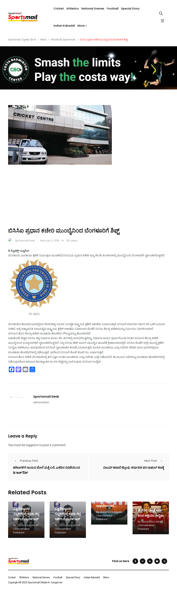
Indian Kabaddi (64, 26)
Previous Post (29, 461)
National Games (92, 9)
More (81, 26)
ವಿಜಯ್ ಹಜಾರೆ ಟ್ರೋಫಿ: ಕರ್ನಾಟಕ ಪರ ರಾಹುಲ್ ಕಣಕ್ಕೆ (133, 467)
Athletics (72, 9)
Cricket (59, 9)
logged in (32, 445)
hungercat (56, 582)
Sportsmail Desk (46, 396)
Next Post (150, 461)
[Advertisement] (88, 201)
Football (112, 9)
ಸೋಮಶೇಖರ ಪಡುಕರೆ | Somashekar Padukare (26, 529)
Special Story (130, 9)
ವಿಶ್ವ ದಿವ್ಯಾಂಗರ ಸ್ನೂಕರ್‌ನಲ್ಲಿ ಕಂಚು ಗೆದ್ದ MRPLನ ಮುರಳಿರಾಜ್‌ (26, 514)
